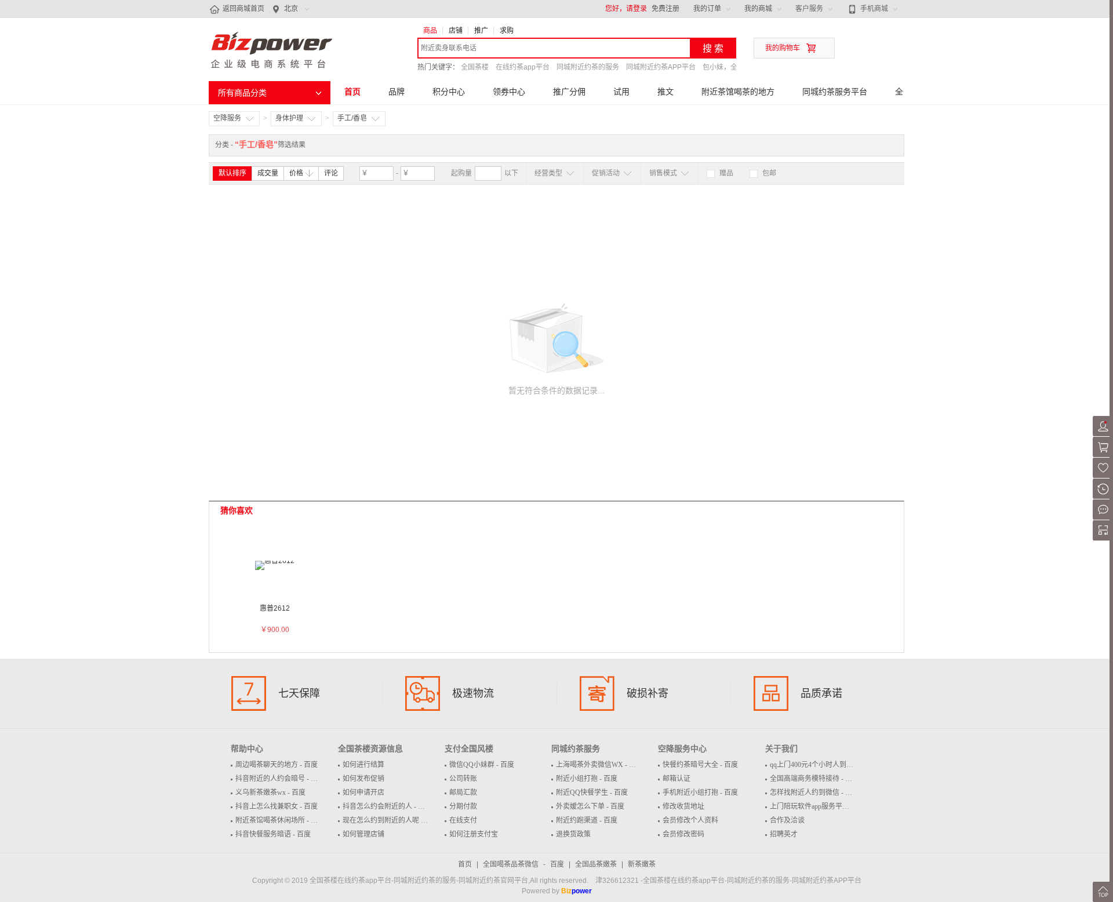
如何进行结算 (363, 765)
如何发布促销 (363, 779)
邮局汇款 (463, 792)
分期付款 (463, 806)
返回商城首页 (243, 9)
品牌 (396, 91)
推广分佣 (569, 91)
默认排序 (232, 173)
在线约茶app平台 (523, 67)
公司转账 (463, 779)
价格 (296, 173)
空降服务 (227, 118)
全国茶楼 (475, 67)
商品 (430, 31)
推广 (481, 31)
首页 (352, 91)
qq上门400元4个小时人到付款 (815, 765)
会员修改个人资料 (690, 820)
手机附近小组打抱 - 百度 (700, 792)
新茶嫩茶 (642, 864)
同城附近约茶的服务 (587, 67)
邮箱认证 (676, 779)
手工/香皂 (352, 118)
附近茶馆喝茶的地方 (737, 91)
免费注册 (665, 9)
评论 (331, 173)
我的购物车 (782, 48)
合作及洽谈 (787, 820)
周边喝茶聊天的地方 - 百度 (276, 765)
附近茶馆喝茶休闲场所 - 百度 (280, 820)
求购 (507, 31)
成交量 (267, 173)
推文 (665, 91)
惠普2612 (275, 608)
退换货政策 (573, 834)
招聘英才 (784, 834)
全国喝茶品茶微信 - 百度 (523, 864)
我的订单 (707, 9)
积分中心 (448, 91)
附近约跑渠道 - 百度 (586, 820)
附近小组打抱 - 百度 (586, 779)
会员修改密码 (683, 834)
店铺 (456, 31)
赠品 (725, 173)
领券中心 (509, 91)
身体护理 (289, 118)
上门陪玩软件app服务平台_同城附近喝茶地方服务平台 (853, 806)
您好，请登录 (626, 9)
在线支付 (463, 820)
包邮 (768, 173)
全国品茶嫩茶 (596, 864)
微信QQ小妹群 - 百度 (481, 765)
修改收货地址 (683, 806)
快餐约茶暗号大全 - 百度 (700, 765)
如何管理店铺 (363, 834)
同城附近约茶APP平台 (661, 67)
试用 (621, 91)
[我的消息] (1103, 517)
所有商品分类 (242, 92)
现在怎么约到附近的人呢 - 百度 (391, 820)
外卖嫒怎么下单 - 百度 (590, 806)
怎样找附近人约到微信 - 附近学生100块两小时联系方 (851, 792)
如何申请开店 (363, 792)
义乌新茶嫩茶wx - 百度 (270, 792)
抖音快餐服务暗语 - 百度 (273, 834)
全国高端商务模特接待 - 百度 (814, 779)
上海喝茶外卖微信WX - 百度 (599, 765)
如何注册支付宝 (473, 834)
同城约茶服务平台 (834, 91)
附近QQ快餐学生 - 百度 (592, 792)
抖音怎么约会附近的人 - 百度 (387, 806)
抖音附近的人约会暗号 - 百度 (280, 779)
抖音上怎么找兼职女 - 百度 (276, 806)
